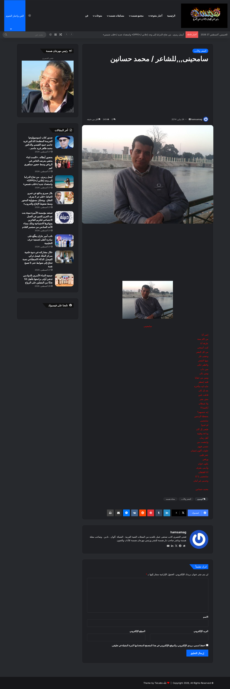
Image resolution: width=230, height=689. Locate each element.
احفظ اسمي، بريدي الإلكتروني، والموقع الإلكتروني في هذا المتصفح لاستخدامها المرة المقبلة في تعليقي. (158, 645)
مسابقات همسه (116, 15)
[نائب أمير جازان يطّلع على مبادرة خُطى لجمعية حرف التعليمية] (64, 240)
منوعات (98, 15)
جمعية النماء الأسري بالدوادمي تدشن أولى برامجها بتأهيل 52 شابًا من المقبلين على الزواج (38, 279)
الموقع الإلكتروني (137, 631)
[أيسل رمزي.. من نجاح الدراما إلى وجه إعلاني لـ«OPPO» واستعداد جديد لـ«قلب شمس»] (64, 181)
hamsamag (196, 119)
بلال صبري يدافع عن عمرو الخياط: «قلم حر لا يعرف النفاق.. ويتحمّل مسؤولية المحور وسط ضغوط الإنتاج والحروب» (131, 34)
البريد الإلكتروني (201, 631)
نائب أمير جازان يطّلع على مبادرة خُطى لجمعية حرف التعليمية (40, 239)
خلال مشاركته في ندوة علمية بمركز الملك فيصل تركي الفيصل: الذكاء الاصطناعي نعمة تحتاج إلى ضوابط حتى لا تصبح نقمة (38, 259)
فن (86, 15)
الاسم (205, 616)
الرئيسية (171, 15)
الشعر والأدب (200, 51)
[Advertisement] (147, 90)
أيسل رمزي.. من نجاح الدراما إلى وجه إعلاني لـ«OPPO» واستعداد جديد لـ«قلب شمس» (38, 180)
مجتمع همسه (137, 15)
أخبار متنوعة (156, 15)
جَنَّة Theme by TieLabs (155, 683)
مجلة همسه (170, 499)
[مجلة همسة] (204, 16)
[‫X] (176, 546)
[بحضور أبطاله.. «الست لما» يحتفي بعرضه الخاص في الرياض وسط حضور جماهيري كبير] (64, 162)
